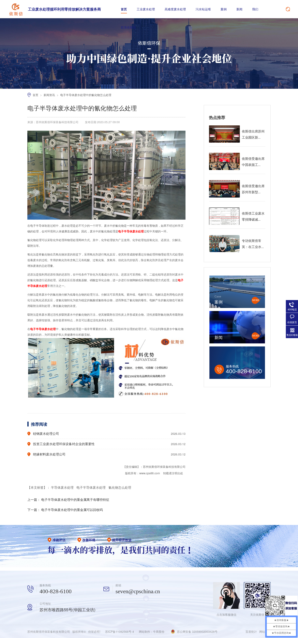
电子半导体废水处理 (91, 487)
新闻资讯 (50, 95)
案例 (224, 9)
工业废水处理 (146, 9)
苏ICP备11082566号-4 (119, 631)
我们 (255, 9)
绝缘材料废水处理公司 (49, 454)
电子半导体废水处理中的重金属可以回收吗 (72, 509)
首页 (124, 9)
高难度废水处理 (175, 9)
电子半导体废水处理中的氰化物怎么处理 (85, 95)
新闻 (239, 9)
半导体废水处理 (62, 487)
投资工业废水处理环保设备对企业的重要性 (64, 443)
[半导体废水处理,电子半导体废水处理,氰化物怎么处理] (16, 9)
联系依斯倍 (128, 27)
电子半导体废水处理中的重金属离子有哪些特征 (75, 499)
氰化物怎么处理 (119, 487)
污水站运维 (203, 9)
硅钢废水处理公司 (46, 433)
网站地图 (265, 631)
